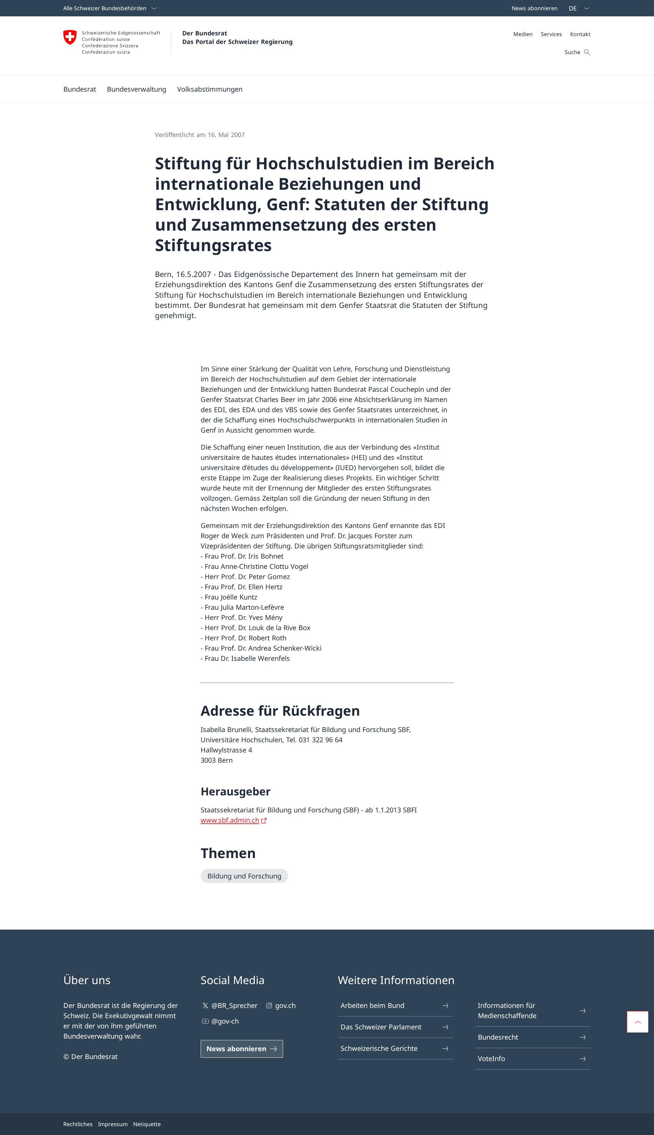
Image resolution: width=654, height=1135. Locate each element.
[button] (80, 89)
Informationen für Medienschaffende (507, 1010)
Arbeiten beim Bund (372, 1005)
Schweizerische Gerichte (379, 1048)
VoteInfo (491, 1058)
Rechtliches (78, 1124)
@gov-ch (225, 1021)
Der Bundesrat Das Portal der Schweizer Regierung (237, 37)
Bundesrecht (498, 1037)
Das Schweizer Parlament (381, 1026)
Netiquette (147, 1124)
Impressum (113, 1124)
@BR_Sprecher (235, 1005)
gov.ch (285, 1005)
